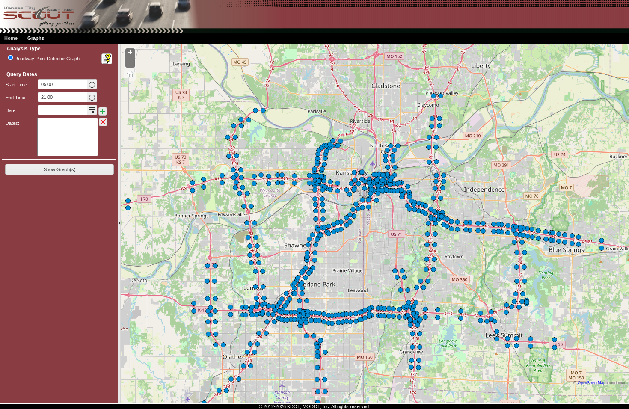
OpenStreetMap (591, 383)
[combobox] (62, 84)
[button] (92, 84)
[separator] (119, 223)
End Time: (16, 97)
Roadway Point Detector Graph (47, 58)
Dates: (12, 123)
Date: (11, 110)
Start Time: (17, 84)
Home (11, 38)
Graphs (35, 38)
